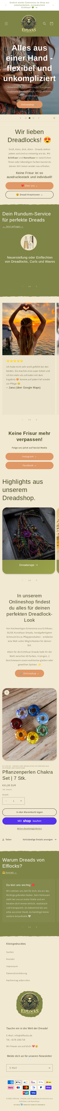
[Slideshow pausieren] (55, 118)
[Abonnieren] (49, 1068)
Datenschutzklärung (16, 973)
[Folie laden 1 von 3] (26, 118)
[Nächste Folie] (38, 118)
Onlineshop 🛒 (29, 104)
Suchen (10, 952)
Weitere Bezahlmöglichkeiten (29, 828)
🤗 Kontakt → (9, 872)
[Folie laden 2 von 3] (29, 118)
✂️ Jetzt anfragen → (12, 226)
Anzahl (5, 794)
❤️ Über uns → (29, 185)
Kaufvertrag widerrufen (18, 980)
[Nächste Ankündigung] (53, 5)
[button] (6, 23)
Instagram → (29, 456)
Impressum (12, 966)
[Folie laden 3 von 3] (33, 118)
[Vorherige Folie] (20, 118)
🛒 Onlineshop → (29, 673)
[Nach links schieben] (22, 286)
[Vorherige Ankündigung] (5, 5)
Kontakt (10, 959)
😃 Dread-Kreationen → (29, 194)
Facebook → (30, 465)
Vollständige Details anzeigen (38, 839)
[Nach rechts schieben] (36, 286)
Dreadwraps (26, 565)
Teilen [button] (9, 839)
